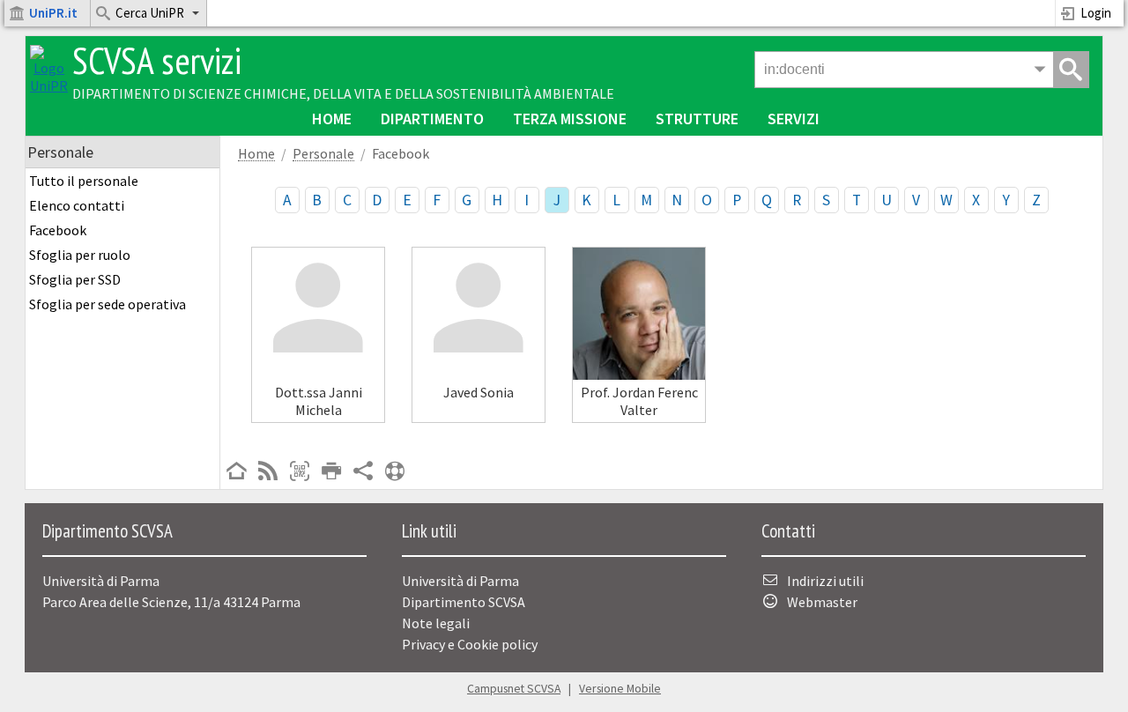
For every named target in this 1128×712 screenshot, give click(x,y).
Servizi (794, 118)
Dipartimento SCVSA (463, 602)
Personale (323, 153)
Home (332, 118)
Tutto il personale (83, 180)
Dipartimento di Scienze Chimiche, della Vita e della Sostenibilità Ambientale (343, 93)
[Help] (395, 472)
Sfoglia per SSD (75, 279)
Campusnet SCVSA (513, 688)
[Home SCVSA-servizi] (49, 85)
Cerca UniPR (149, 12)
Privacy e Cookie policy (470, 644)
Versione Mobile (620, 688)
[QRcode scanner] (300, 472)
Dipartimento (432, 118)
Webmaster (822, 602)
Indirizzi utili (825, 581)
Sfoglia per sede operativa (107, 304)
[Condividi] (363, 472)
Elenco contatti (76, 205)
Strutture (697, 118)
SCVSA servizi (156, 60)
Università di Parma (460, 581)
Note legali (436, 623)
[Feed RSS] (268, 472)
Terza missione (570, 118)
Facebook (57, 230)
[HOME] (236, 472)
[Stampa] (331, 472)
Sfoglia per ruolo (79, 254)
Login (1095, 12)
